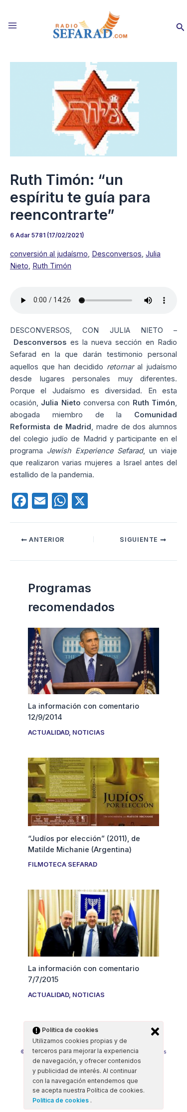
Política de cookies (61, 1100)
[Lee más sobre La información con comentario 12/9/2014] (93, 660)
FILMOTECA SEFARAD (62, 864)
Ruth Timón (51, 265)
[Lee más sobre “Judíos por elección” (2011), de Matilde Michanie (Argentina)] (93, 791)
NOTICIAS (88, 732)
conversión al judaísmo (49, 253)
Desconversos (117, 253)
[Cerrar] (155, 1032)
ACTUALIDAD (48, 732)
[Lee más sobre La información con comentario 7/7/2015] (93, 922)
